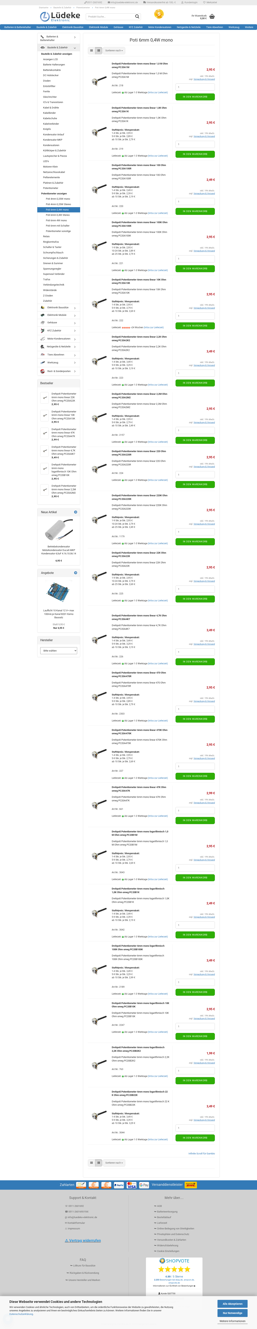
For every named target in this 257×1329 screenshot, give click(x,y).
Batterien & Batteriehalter (17, 27)
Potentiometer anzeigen (54, 193)
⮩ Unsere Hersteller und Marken (82, 1280)
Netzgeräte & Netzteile (189, 27)
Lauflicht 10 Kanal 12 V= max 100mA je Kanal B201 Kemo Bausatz (58, 614)
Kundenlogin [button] (190, 2)
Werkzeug (234, 27)
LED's (46, 161)
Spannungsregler (52, 268)
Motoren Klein (50, 166)
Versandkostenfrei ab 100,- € (161, 2)
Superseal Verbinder (54, 274)
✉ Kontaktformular (75, 1222)
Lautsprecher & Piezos (55, 156)
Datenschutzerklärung (21, 1314)
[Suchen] (137, 17)
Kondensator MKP (52, 139)
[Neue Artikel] (75, 512)
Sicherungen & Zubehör (55, 258)
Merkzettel (211, 2)
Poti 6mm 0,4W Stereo (58, 215)
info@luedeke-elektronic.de (124, 2)
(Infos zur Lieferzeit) (158, 92)
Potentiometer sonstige (58, 231)
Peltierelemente (51, 177)
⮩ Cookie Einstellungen (166, 1251)
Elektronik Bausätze (72, 27)
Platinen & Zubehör (53, 182)
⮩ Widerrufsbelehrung (166, 1245)
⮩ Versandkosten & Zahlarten (170, 1239)
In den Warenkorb (195, 96)
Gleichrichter (50, 96)
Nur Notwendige (232, 1313)
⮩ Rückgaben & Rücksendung (83, 1272)
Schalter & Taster (52, 247)
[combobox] (114, 50)
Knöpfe (47, 129)
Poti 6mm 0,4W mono (57, 209)
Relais (46, 236)
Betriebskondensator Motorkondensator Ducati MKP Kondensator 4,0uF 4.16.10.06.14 (58, 550)
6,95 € (59, 560)
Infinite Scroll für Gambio (202, 1153)
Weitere (249, 27)
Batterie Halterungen (54, 64)
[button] (91, 50)
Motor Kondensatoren (159, 27)
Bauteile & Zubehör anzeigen (56, 53)
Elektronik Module (98, 27)
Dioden (47, 80)
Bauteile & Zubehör (46, 27)
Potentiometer (50, 188)
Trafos (46, 279)
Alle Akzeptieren (233, 1303)
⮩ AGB (158, 1206)
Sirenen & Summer (53, 263)
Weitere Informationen (233, 1321)
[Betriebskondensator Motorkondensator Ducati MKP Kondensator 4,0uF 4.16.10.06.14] (59, 529)
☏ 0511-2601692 (74, 1206)
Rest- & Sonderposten (59, 371)
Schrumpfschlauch (53, 252)
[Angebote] (75, 573)
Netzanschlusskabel (54, 172)
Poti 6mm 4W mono (56, 220)
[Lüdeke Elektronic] (60, 16)
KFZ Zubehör (136, 27)
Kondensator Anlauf (53, 134)
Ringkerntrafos (51, 241)
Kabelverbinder (51, 123)
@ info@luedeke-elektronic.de (81, 1217)
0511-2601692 (94, 2)
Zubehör (47, 300)
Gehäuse (118, 27)
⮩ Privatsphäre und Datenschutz (171, 1234)
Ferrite (46, 91)
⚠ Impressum (72, 1228)
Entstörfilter (49, 86)
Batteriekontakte (52, 70)
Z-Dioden (48, 295)
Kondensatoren (51, 145)
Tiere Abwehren (214, 27)
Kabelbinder (49, 112)
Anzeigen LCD (50, 59)
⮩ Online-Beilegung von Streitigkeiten (174, 1228)
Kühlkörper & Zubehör (54, 150)
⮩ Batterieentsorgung (165, 1211)
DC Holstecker (51, 75)
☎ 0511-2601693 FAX (77, 1211)
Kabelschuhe (50, 118)
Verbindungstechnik (53, 284)
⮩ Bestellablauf (162, 1217)
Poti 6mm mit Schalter (57, 225)
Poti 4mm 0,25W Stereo (58, 204)
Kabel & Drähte (51, 107)
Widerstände (50, 290)
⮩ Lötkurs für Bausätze (82, 1265)
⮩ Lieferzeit (160, 1222)
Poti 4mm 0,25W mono (58, 198)
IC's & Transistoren (53, 102)
